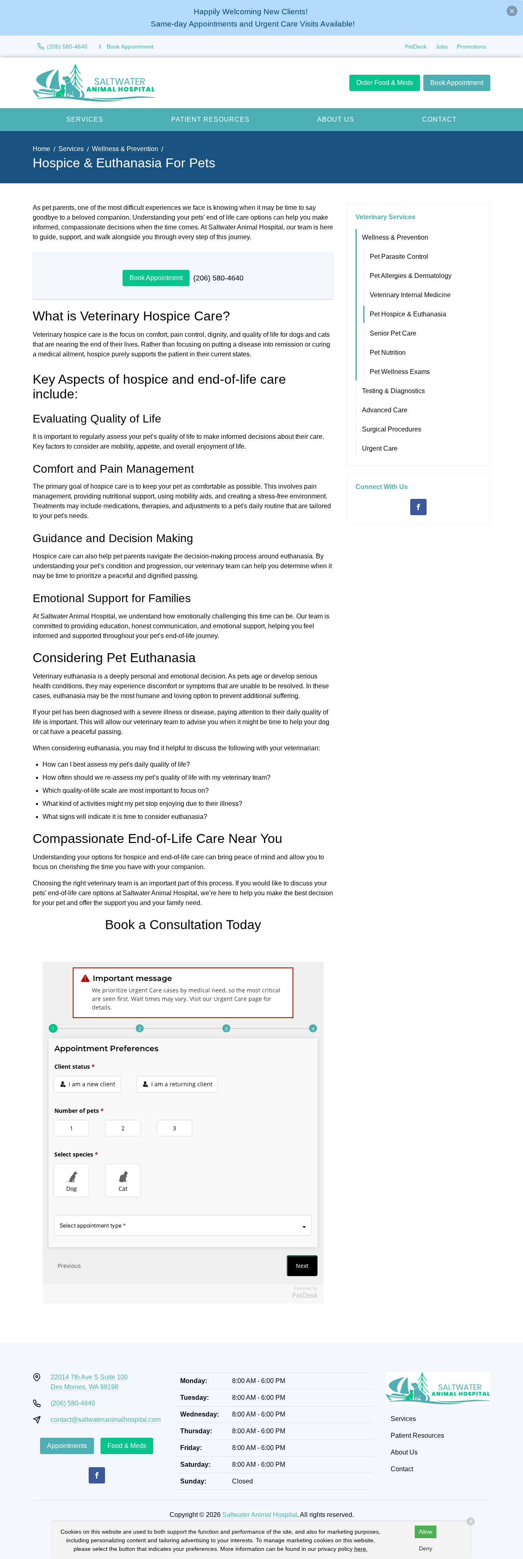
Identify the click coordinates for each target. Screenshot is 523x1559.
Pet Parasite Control (399, 256)
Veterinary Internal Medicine (410, 294)
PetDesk (416, 46)
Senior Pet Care (393, 333)
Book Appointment (456, 82)
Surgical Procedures (391, 429)
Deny (425, 1548)
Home (41, 148)
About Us (335, 119)
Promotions (471, 46)
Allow (425, 1531)
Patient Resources (210, 119)
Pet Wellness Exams (400, 371)
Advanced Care (384, 410)
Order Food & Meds (384, 82)
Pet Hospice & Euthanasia (408, 314)
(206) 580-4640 (218, 278)
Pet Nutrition (388, 352)
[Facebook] (418, 507)
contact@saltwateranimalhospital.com (106, 1419)
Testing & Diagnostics (393, 390)
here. (361, 1549)
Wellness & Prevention (125, 148)
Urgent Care (380, 448)
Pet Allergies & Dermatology (410, 275)
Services (84, 119)
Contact (439, 119)
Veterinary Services (385, 217)
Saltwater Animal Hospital (259, 1514)
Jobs (442, 46)
